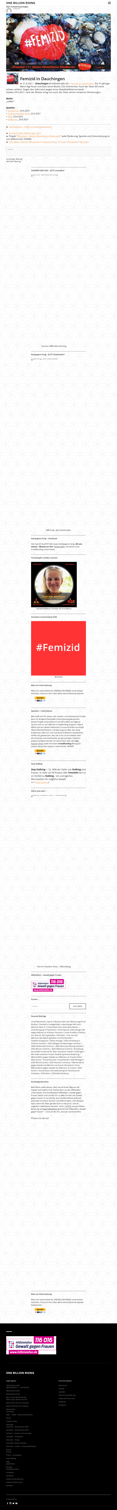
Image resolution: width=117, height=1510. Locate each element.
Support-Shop (50, 141)
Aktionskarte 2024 (13, 1394)
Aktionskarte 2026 (13, 1385)
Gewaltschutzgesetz (39, 1040)
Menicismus (36, 1060)
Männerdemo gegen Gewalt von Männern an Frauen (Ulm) (56, 1057)
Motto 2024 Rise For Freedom (17, 1406)
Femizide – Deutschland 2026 (17, 1427)
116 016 (67, 1106)
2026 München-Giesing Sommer (69, 1046)
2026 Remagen (76, 1060)
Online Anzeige (56, 1040)
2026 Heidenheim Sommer (42, 1046)
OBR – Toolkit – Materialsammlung (19, 1415)
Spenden (84, 141)
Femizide (9, 1424)
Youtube (16, 1503)
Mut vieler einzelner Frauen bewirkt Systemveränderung (55, 1054)
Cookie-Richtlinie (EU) (14, 1482)
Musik (8, 1418)
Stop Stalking (42, 782)
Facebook (73, 141)
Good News (10, 1464)
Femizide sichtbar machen (16, 1443)
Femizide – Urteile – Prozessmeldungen (21, 1446)
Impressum (62, 1385)
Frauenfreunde (49, 1060)
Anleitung (10, 1411)
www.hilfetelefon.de (51, 1109)
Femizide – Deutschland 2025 (17, 1430)
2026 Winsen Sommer (40, 1049)
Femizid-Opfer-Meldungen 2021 (25, 133)
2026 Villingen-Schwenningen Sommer (64, 1043)
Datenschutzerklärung (14, 1479)
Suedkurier (13, 110)
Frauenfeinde (63, 1060)
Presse (62, 141)
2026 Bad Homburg (60, 1073)
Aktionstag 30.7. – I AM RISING (17, 1387)
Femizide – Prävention (14, 1436)
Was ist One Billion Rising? (16, 1397)
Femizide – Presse (13, 1440)
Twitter (13, 1503)
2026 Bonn (45, 1073)
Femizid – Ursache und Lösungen (19, 1433)
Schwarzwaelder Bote (19, 113)
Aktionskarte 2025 (13, 1391)
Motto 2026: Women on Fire (16, 1399)
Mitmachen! (35, 141)
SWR (10, 116)
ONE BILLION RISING (20, 3)
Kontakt (9, 1467)
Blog (7, 1462)
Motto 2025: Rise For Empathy (17, 1403)
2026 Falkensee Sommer (62, 1049)
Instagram (10, 1472)
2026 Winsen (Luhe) (39, 1062)
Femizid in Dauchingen (82, 83)
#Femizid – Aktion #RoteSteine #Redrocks (38, 136)
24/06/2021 (17, 8)
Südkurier (13, 119)
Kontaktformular (12, 1469)
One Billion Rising (18, 141)
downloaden (59, 546)
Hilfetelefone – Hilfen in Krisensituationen (30, 126)
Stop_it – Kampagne (13, 1455)
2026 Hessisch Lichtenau (60, 1062)
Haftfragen (79, 1051)
